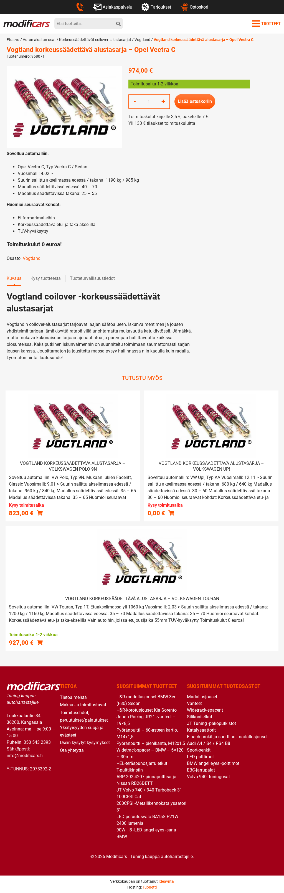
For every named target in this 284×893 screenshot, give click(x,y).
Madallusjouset (202, 696)
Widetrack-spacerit (205, 710)
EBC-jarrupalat (201, 770)
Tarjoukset (161, 7)
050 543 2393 (37, 742)
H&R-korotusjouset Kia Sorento (146, 710)
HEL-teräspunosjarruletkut (141, 763)
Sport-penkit (199, 750)
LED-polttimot (200, 756)
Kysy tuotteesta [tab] (46, 278)
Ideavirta (166, 881)
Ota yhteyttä (72, 750)
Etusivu (13, 39)
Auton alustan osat (39, 39)
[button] (40, 642)
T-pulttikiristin (129, 770)
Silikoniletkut (199, 716)
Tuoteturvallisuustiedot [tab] (92, 278)
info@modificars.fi (25, 755)
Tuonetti (150, 887)
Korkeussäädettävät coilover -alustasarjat (95, 39)
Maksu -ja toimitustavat (83, 704)
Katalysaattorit (201, 730)
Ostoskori (199, 7)
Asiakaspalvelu (117, 7)
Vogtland (142, 39)
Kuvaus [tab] (14, 278)
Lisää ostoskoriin (195, 101)
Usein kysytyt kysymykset (85, 742)
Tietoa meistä (73, 697)
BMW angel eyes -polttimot (213, 763)
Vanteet (194, 703)
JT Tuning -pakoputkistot (211, 723)
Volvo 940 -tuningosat (208, 776)
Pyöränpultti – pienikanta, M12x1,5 (150, 743)
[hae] (118, 23)
